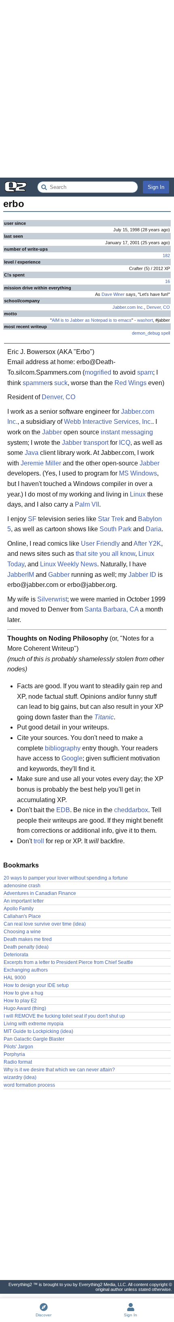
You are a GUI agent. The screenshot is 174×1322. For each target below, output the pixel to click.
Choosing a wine (22, 931)
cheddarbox (131, 810)
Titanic (104, 717)
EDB (63, 810)
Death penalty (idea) (26, 947)
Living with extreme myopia (34, 1024)
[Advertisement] (87, 89)
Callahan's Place (22, 916)
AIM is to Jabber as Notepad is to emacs (92, 320)
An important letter (24, 901)
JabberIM (20, 574)
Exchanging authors (26, 970)
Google (72, 758)
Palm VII (87, 504)
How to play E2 (20, 1001)
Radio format (18, 1062)
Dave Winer (113, 294)
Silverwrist (52, 599)
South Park (116, 529)
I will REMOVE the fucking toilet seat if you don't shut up (64, 1016)
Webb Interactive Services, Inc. (108, 421)
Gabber (59, 574)
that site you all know (105, 553)
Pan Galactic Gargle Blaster (34, 1039)
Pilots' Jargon (18, 1047)
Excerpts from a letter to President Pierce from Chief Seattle (68, 962)
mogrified (98, 372)
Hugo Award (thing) (25, 1008)
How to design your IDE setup (36, 985)
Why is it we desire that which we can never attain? (59, 1070)
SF (32, 518)
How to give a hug (23, 993)
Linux (138, 494)
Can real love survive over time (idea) (45, 924)
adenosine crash (22, 885)
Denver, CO (158, 307)
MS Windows (138, 473)
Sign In (156, 187)
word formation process (29, 1085)
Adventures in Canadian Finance (40, 893)
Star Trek (111, 518)
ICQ (124, 442)
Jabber (52, 432)
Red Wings (130, 382)
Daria (153, 529)
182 (166, 255)
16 (167, 281)
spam (145, 372)
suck (61, 382)
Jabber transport (85, 442)
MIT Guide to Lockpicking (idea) (38, 1031)
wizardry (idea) (20, 1077)
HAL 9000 (15, 978)
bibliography (63, 748)
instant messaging (127, 432)
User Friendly (100, 543)
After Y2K (147, 543)
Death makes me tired (28, 939)
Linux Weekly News (68, 564)
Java (31, 452)
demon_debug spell (151, 333)
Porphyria (14, 1054)
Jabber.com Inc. (128, 307)
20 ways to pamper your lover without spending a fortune (66, 878)
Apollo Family (19, 908)
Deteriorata (16, 954)
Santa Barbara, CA (111, 609)
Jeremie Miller (41, 463)
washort (145, 320)
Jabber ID (142, 574)
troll (39, 841)
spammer (36, 382)
